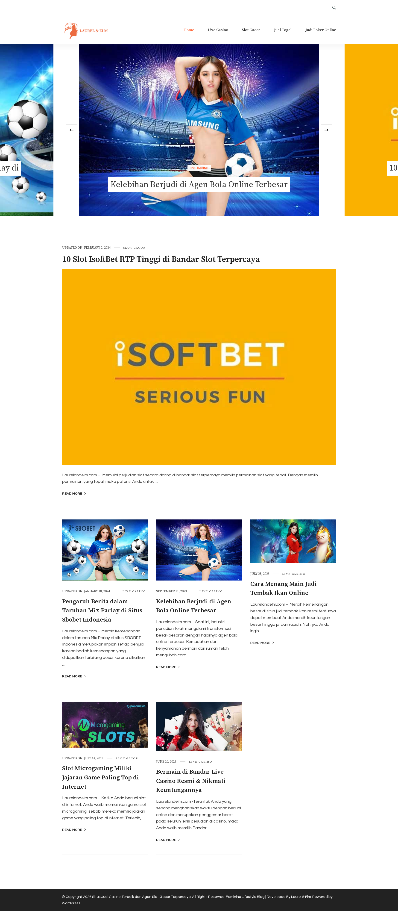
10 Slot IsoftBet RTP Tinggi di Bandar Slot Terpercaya (161, 259)
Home (189, 30)
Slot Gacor (251, 30)
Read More (72, 493)
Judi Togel (283, 30)
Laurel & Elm (301, 897)
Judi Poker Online (320, 30)
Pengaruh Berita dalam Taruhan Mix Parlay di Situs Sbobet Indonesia (102, 611)
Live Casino (218, 30)
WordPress (71, 903)
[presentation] (71, 130)
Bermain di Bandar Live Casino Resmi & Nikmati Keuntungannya (190, 781)
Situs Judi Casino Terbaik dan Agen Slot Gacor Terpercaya (141, 897)
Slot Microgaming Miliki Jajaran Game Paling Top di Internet (100, 777)
